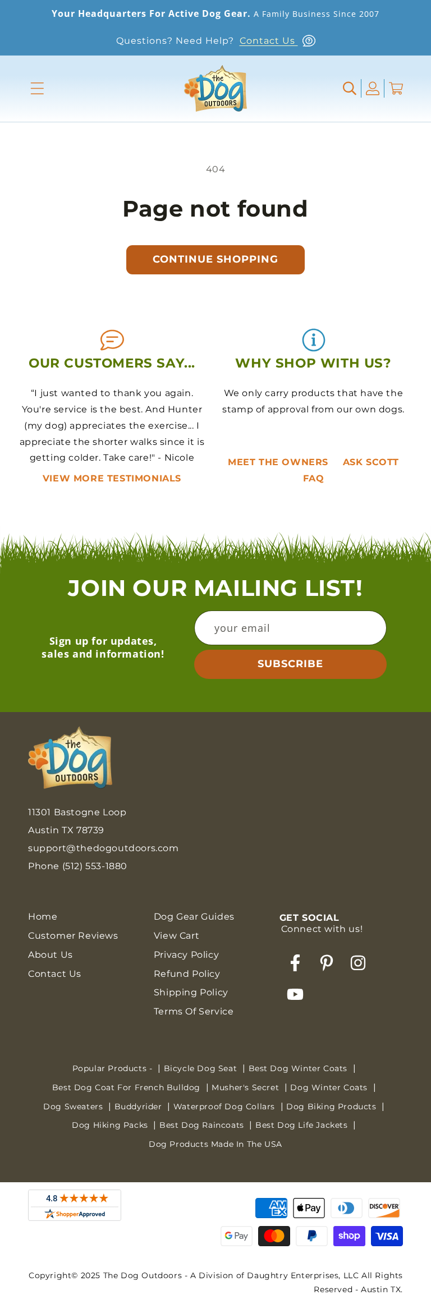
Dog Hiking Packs (111, 1125)
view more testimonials (112, 478)
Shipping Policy (191, 992)
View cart (176, 935)
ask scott (371, 462)
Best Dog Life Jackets (302, 1125)
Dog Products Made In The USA (215, 1144)
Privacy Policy (186, 954)
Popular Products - (113, 1068)
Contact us (54, 973)
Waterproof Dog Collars (225, 1106)
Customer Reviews (73, 935)
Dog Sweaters (74, 1106)
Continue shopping (215, 259)
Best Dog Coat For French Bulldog (127, 1087)
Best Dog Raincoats (202, 1125)
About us (50, 954)
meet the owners (280, 462)
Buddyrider (139, 1106)
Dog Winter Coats (330, 1087)
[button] (37, 88)
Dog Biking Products (332, 1106)
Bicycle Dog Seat (202, 1068)
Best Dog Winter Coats (299, 1068)
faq (313, 478)
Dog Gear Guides (194, 916)
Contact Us (269, 40)
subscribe (290, 664)
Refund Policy (187, 973)
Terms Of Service (194, 1011)
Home (42, 916)
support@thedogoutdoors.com (103, 848)
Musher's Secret (247, 1087)
